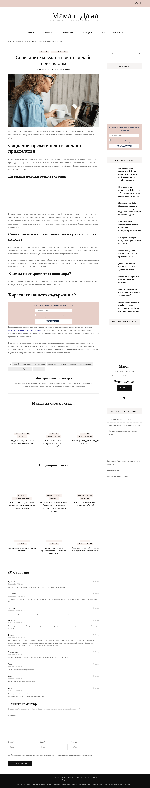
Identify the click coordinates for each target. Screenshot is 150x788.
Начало (30, 33)
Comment (11, 716)
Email (42, 742)
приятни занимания (85, 364)
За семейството (67, 33)
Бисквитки (56, 784)
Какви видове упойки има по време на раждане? (128, 279)
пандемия (73, 364)
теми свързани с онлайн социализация (69, 349)
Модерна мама (85, 436)
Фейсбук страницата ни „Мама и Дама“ (25, 330)
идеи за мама (52, 364)
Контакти (118, 33)
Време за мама (53, 495)
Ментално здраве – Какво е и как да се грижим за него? (127, 253)
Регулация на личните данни (41, 784)
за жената (123, 431)
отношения (63, 364)
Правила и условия (23, 784)
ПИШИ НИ (124, 388)
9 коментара (66, 69)
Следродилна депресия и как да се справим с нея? (22, 442)
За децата (87, 33)
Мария (41, 69)
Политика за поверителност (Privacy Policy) (118, 784)
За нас (103, 33)
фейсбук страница (125, 425)
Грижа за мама (22, 433)
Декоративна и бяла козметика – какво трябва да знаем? (128, 266)
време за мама (27, 364)
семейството (132, 431)
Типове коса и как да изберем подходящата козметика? (53, 443)
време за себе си (40, 364)
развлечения (13, 369)
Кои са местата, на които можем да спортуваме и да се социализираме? (22, 505)
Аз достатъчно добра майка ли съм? (22, 549)
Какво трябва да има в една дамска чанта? (85, 442)
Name (11, 742)
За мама (44, 51)
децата (111, 434)
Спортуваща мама (22, 498)
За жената (47, 33)
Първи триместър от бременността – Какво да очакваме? (53, 551)
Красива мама (53, 436)
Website (74, 742)
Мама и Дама (75, 15)
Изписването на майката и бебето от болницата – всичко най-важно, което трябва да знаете (127, 174)
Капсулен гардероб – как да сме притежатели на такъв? (85, 549)
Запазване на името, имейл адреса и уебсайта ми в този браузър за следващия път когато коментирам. (51, 755)
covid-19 (16, 364)
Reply (97, 581)
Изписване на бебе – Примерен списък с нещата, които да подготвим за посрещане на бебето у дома (130, 209)
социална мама (38, 369)
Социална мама (59, 51)
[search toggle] (141, 3)
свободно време (25, 369)
